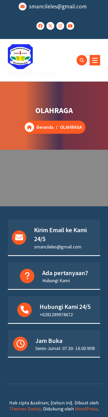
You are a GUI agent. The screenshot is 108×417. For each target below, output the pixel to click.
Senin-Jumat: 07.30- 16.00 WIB (65, 348)
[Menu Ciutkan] (95, 60)
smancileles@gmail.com (58, 6)
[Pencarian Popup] (82, 60)
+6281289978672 (56, 315)
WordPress (86, 409)
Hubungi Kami (56, 280)
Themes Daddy (25, 409)
